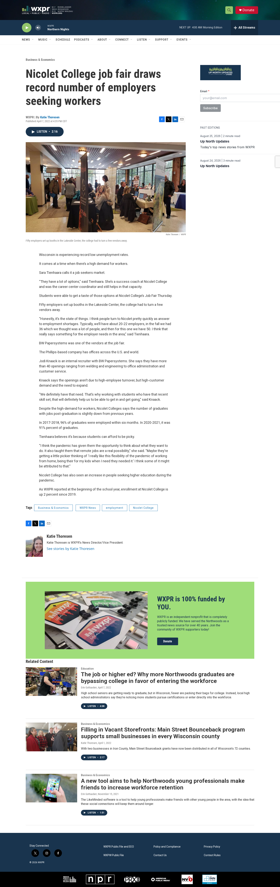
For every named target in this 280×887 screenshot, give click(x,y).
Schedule (63, 39)
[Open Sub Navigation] (32, 39)
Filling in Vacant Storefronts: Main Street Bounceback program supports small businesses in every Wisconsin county (163, 733)
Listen (142, 39)
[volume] (38, 27)
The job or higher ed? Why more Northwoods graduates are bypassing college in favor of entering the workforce (157, 677)
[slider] (44, 28)
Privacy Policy (212, 846)
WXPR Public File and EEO (118, 846)
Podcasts (81, 39)
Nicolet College (143, 507)
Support (161, 39)
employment (114, 507)
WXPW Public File (113, 855)
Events (182, 39)
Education (87, 668)
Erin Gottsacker (89, 687)
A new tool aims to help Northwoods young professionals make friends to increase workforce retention (163, 784)
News (26, 39)
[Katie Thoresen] (34, 545)
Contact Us (160, 855)
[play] (27, 28)
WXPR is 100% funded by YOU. (191, 603)
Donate (248, 10)
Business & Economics (40, 60)
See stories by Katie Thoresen (70, 548)
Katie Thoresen (49, 117)
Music (42, 39)
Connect (122, 39)
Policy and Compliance (167, 846)
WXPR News (88, 507)
